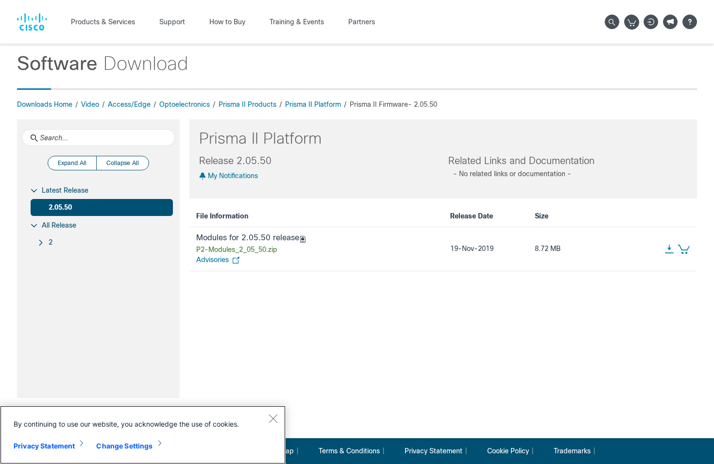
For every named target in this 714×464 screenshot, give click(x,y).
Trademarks (572, 451)
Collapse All (122, 163)
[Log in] (651, 22)
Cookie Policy (508, 451)
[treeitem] (98, 199)
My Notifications (232, 176)
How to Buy (227, 22)
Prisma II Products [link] (247, 104)
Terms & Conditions (349, 451)
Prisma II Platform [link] (313, 104)
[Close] (273, 418)
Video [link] (90, 104)
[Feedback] (670, 22)
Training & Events (297, 22)
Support (172, 22)
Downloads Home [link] (44, 104)
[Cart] (632, 22)
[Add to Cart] (682, 249)
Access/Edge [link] (129, 104)
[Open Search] (612, 22)
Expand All (72, 163)
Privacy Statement (433, 451)
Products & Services (103, 22)
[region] (143, 435)
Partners (361, 22)
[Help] (689, 22)
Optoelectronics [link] (184, 104)
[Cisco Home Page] (32, 22)
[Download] (669, 249)
